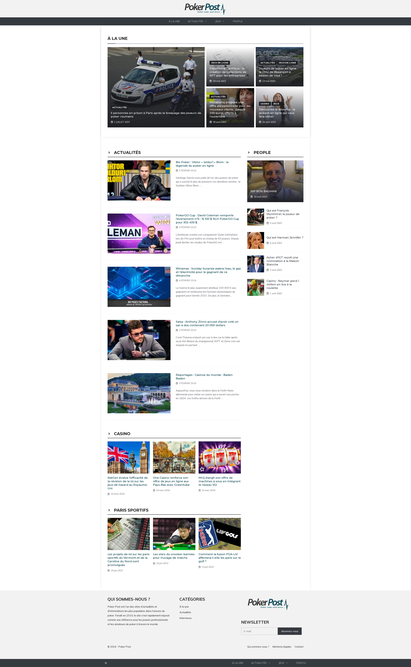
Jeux (218, 21)
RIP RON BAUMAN (263, 191)
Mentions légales (281, 646)
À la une (174, 21)
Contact (299, 646)
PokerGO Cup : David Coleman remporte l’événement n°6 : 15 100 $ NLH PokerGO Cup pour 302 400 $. (207, 219)
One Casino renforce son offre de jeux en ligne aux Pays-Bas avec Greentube (171, 481)
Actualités (195, 21)
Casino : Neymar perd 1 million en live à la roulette (283, 284)
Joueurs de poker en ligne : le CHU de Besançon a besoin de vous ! (278, 72)
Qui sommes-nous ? (258, 646)
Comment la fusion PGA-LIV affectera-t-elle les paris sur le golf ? (220, 558)
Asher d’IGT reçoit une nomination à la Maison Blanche (283, 261)
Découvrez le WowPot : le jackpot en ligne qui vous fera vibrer (277, 113)
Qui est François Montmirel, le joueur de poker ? (283, 214)
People (237, 21)
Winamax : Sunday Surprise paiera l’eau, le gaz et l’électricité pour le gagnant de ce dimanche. (208, 272)
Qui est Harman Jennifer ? (285, 237)
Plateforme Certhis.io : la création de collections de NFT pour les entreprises (228, 72)
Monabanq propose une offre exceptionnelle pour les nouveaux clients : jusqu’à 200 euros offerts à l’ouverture (230, 109)
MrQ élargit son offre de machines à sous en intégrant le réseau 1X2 (219, 481)
